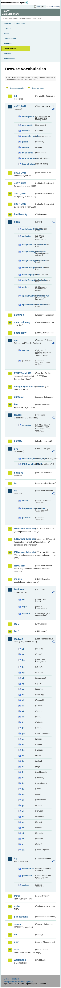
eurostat (18, 397)
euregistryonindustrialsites (24, 386)
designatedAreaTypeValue (28, 245)
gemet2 (18, 441)
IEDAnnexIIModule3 (24, 539)
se (23, 827)
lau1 (16, 624)
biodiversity (20, 214)
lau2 (16, 631)
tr (23, 844)
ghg (16, 448)
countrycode (28, 116)
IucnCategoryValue (28, 274)
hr (23, 744)
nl (23, 800)
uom (16, 942)
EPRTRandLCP (23, 373)
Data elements (10, 39)
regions (25, 287)
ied (15, 490)
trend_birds (27, 153)
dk (23, 700)
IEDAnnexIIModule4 (24, 552)
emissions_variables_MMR (28, 458)
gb (23, 733)
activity (25, 350)
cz (23, 689)
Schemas (8, 44)
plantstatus (27, 876)
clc (23, 599)
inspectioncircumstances (28, 508)
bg (23, 672)
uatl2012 (26, 613)
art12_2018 (20, 172)
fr (23, 728)
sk (23, 839)
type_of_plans (28, 164)
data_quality (27, 125)
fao (16, 404)
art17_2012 (20, 193)
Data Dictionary (25, 18)
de (23, 695)
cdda (17, 222)
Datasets (8, 28)
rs (23, 822)
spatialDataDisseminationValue (28, 296)
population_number (28, 136)
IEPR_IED (19, 565)
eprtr (16, 340)
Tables (6, 34)
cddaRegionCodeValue (28, 229)
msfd (17, 896)
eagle (24, 606)
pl (23, 805)
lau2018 (18, 639)
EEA (15, 2)
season (25, 147)
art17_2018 (20, 204)
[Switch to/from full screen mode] (43, 6)
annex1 (25, 501)
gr (23, 739)
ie (23, 756)
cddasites (26, 236)
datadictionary (22, 322)
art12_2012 (20, 106)
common (19, 315)
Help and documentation (14, 23)
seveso (18, 924)
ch (23, 678)
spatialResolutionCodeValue (28, 305)
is (23, 761)
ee (23, 706)
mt (23, 794)
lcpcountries (28, 869)
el (23, 711)
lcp (15, 858)
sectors (25, 885)
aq (15, 96)
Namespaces (9, 59)
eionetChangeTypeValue (28, 267)
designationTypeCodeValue (28, 260)
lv (23, 789)
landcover (19, 589)
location (26, 131)
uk (23, 850)
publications (21, 916)
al (23, 649)
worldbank (20, 960)
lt (22, 778)
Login (38, 6)
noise (17, 906)
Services (7, 54)
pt (23, 811)
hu (23, 750)
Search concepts (38, 88)
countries (26, 425)
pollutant (26, 518)
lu (23, 783)
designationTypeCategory (28, 252)
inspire (18, 579)
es (23, 717)
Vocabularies (10, 49)
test (16, 934)
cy (23, 684)
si (23, 833)
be (23, 667)
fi (22, 722)
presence (26, 142)
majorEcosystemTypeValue (28, 280)
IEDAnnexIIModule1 (24, 528)
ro (23, 816)
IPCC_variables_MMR (28, 464)
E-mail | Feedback (11, 979)
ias (15, 483)
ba (23, 660)
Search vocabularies (17, 88)
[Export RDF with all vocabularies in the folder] (53, 109)
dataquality (20, 333)
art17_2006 (20, 183)
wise (16, 949)
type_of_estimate (28, 158)
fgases (18, 415)
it (22, 767)
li (22, 772)
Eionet (15, 18)
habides (18, 473)
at (23, 654)
